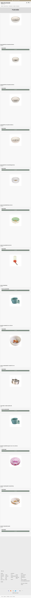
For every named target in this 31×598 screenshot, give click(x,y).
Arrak (6, 577)
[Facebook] (1, 571)
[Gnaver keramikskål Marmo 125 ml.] (15, 189)
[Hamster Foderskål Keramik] (15, 510)
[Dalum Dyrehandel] (5, 2)
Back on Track (2, 579)
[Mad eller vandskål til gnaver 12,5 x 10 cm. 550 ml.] (15, 430)
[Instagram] (3, 571)
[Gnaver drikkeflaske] (15, 269)
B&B (6, 578)
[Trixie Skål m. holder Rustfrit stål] (15, 390)
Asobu (1, 578)
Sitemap (22, 584)
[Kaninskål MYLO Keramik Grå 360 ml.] (15, 109)
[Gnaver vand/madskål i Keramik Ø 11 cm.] (15, 350)
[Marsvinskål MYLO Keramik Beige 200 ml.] (15, 149)
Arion (1, 577)
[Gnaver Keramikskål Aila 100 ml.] (15, 229)
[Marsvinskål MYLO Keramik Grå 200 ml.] (15, 29)
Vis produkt (15, 49)
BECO (6, 579)
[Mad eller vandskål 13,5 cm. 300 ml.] (15, 310)
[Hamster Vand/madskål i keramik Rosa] (15, 470)
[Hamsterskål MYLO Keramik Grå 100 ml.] (15, 69)
